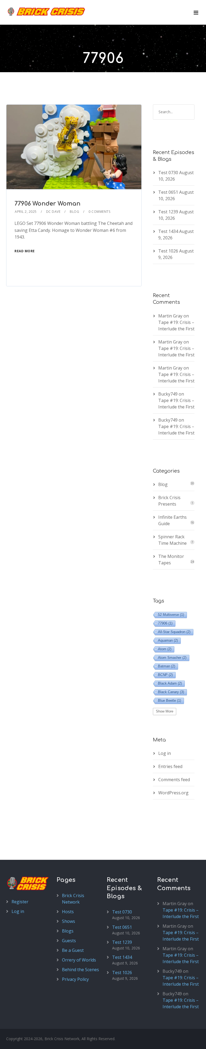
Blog (74, 211)
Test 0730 (168, 173)
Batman (166, 666)
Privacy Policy (75, 979)
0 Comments (99, 211)
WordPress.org (173, 793)
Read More (24, 251)
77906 (165, 623)
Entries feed (170, 766)
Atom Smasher (172, 658)
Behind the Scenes (80, 970)
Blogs (67, 931)
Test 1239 (168, 212)
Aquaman (168, 640)
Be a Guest (73, 950)
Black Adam (170, 683)
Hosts (68, 912)
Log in (164, 753)
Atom (164, 649)
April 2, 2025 (26, 211)
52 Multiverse (171, 615)
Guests (69, 941)
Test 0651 (168, 192)
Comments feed (174, 780)
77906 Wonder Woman (47, 203)
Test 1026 (168, 251)
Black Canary (171, 692)
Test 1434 (168, 231)
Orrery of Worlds (79, 960)
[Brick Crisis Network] (46, 11)
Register (20, 902)
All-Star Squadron (174, 632)
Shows (68, 921)
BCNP (165, 675)
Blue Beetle (169, 701)
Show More (164, 711)
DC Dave (53, 211)
